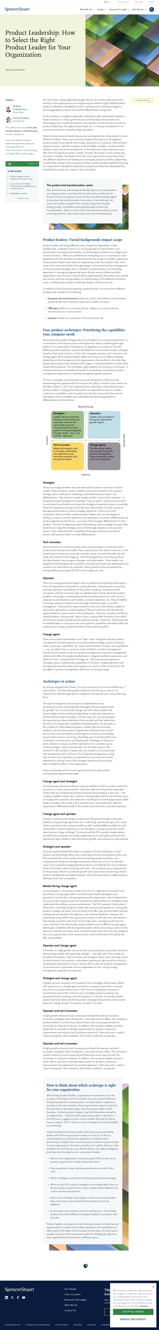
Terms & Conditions (61, 1325)
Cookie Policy (91, 1325)
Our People (70, 1289)
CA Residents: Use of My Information (37, 1325)
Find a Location (123, 2)
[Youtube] (23, 1297)
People (100, 10)
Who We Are (138, 10)
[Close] (153, 1286)
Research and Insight (75, 1300)
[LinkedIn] (6, 1297)
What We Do (86, 10)
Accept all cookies (133, 1312)
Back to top (23, 198)
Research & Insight (118, 10)
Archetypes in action (18, 194)
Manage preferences (133, 1319)
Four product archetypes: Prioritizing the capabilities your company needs (23, 186)
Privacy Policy (77, 1325)
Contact (151, 2)
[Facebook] (17, 1297)
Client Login (138, 2)
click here (144, 1306)
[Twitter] (12, 1297)
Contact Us (70, 1310)
